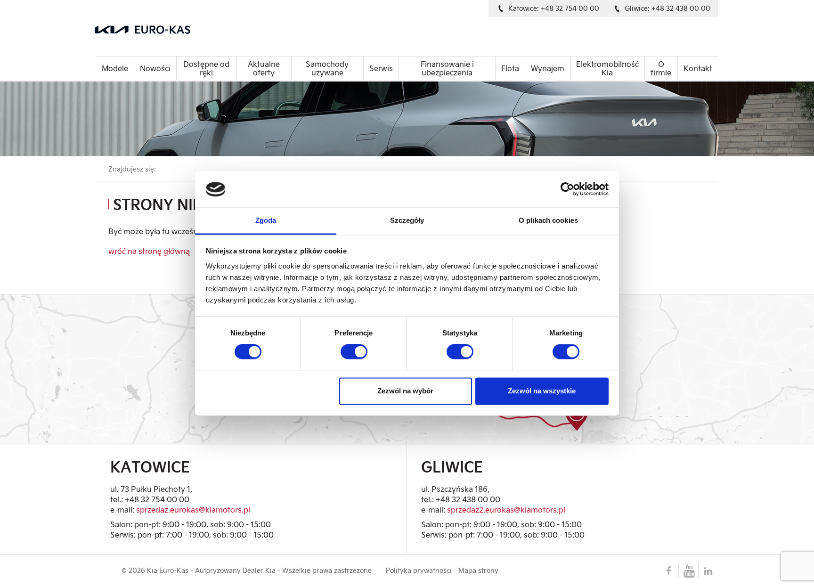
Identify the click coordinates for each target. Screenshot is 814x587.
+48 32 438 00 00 (468, 499)
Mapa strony (478, 570)
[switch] (354, 351)
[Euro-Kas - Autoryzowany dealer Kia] (198, 30)
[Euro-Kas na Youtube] (688, 570)
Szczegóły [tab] (407, 220)
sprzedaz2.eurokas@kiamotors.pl (506, 509)
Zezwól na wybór (405, 391)
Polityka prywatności (419, 570)
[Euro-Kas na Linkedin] (708, 570)
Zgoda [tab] (266, 220)
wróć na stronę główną (149, 251)
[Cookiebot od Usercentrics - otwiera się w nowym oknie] (567, 189)
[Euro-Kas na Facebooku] (668, 570)
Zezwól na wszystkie (542, 391)
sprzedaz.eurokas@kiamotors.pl (193, 509)
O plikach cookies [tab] (548, 220)
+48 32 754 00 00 (157, 499)
